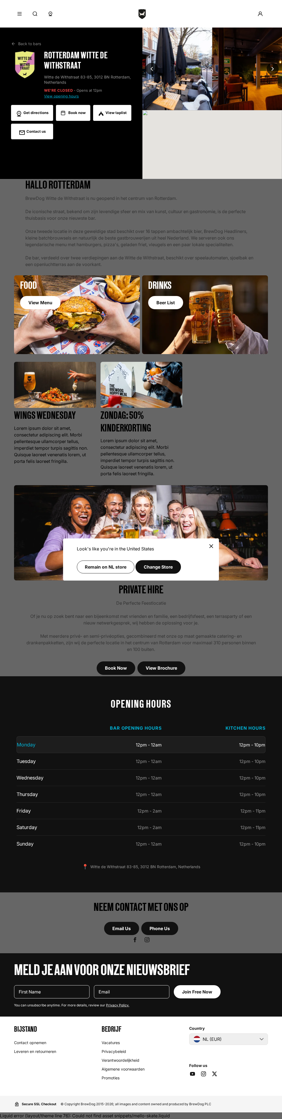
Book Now (116, 668)
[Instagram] (147, 939)
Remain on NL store (105, 567)
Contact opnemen (30, 1042)
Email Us (121, 928)
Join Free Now (197, 992)
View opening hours (61, 96)
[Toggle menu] (19, 13)
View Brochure (161, 668)
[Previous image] (152, 69)
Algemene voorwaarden (123, 1069)
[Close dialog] (211, 546)
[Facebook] (135, 939)
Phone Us (160, 928)
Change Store (158, 567)
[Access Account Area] (260, 13)
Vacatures (111, 1042)
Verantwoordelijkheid (120, 1060)
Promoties (111, 1077)
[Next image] (273, 69)
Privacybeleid (114, 1051)
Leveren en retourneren (35, 1051)
